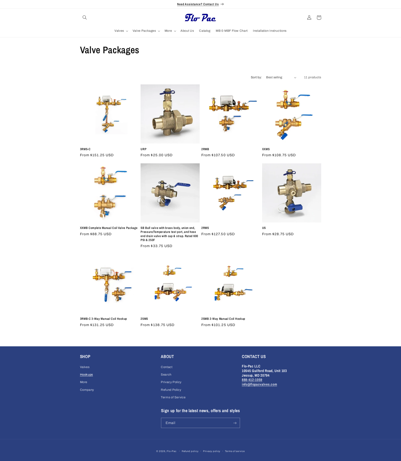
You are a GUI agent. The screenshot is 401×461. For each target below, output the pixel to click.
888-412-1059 (252, 379)
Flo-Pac (171, 451)
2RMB (205, 149)
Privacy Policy (171, 382)
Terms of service (235, 451)
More (84, 382)
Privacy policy (211, 451)
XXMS (266, 149)
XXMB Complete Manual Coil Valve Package (109, 228)
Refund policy (190, 451)
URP (143, 149)
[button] (85, 17)
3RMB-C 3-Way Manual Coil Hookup (103, 319)
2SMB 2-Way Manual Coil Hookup (223, 319)
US (264, 228)
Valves (85, 367)
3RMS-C (85, 149)
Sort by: (256, 77)
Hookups (86, 374)
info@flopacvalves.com (259, 384)
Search (166, 374)
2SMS (144, 319)
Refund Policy (171, 389)
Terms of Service (173, 397)
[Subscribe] (235, 423)
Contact (166, 367)
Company (87, 389)
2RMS (205, 228)
